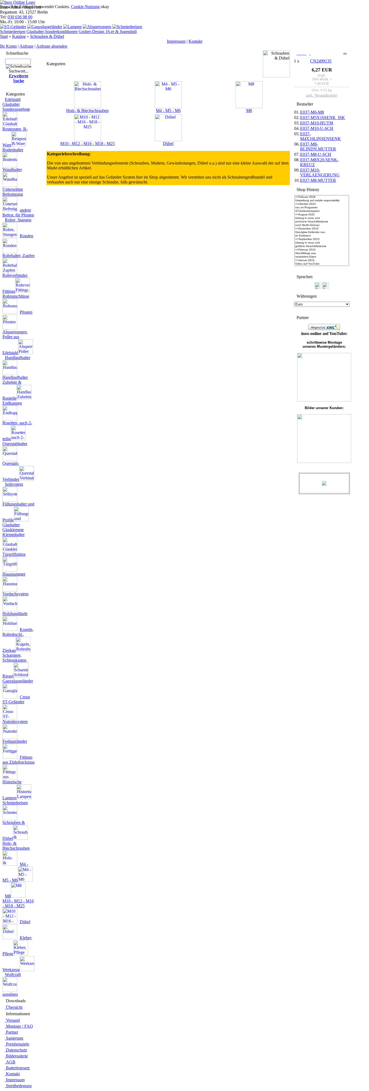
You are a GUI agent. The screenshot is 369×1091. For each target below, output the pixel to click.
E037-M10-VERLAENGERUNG (320, 172)
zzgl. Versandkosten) (321, 95)
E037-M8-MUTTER (318, 180)
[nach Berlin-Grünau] (322, 225)
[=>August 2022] (322, 214)
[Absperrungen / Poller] (97, 26)
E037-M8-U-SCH (315, 154)
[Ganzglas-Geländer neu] (322, 232)
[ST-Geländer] (13, 26)
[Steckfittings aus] (322, 253)
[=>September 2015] (322, 239)
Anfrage (26, 46)
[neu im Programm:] (322, 207)
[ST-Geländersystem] (322, 211)
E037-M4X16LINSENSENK (320, 136)
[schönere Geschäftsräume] (322, 222)
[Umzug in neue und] (322, 218)
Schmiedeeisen (12, 31)
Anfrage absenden (51, 46)
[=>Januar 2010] (322, 260)
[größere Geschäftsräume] (322, 246)
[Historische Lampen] (72, 26)
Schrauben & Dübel (47, 36)
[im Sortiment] (322, 236)
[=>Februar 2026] (322, 197)
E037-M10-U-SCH (316, 128)
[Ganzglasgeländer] (44, 26)
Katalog (19, 36)
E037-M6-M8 (312, 112)
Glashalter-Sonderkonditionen (52, 31)
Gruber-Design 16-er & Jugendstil (108, 31)
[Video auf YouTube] (322, 264)
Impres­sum (176, 41)
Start (4, 36)
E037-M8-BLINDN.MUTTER (318, 146)
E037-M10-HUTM (316, 123)
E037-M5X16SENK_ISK (322, 117)
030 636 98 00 (20, 17)
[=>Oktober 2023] (322, 204)
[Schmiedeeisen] (127, 26)
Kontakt (195, 41)
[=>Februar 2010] (322, 250)
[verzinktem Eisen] (322, 257)
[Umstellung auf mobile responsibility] (322, 200)
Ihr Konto (8, 46)
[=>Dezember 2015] (322, 229)
